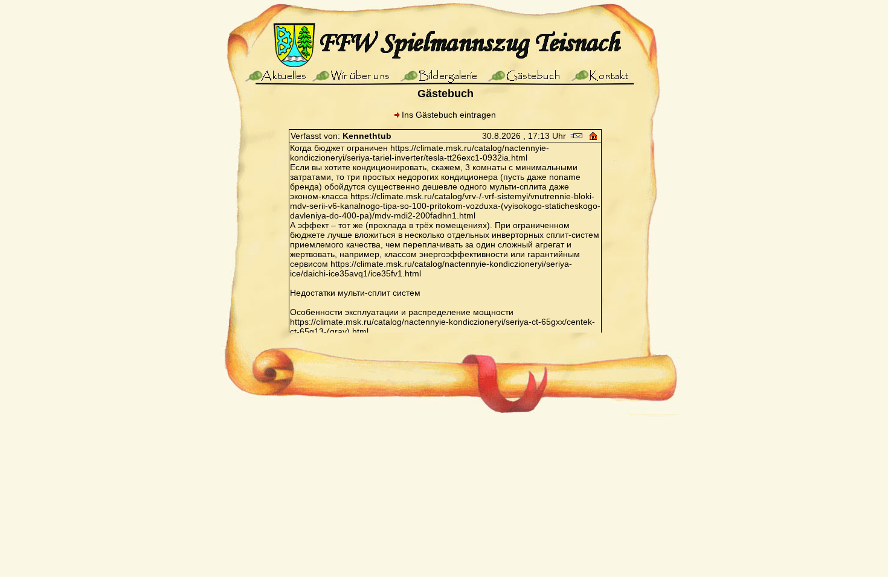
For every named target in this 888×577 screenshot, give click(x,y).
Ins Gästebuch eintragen (449, 115)
